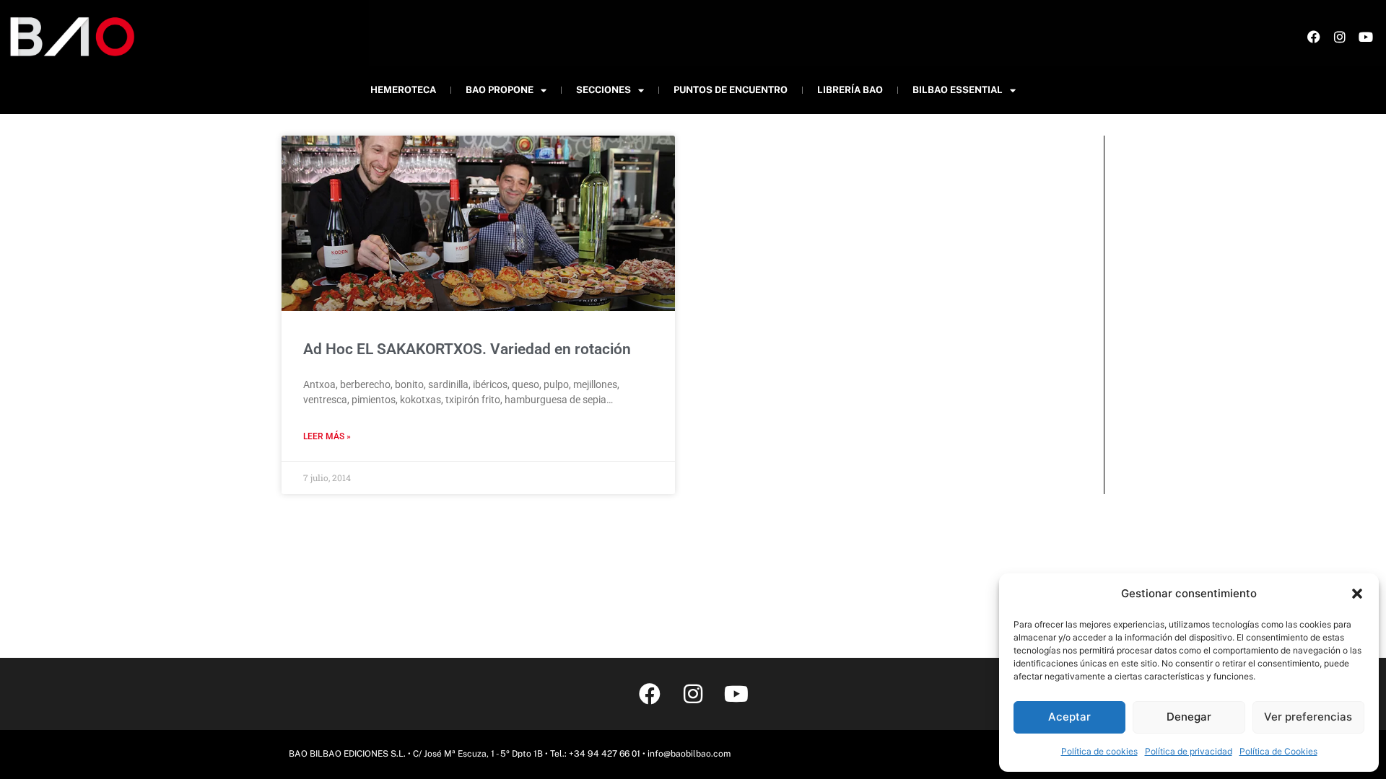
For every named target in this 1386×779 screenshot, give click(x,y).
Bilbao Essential (957, 89)
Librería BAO (850, 89)
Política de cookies (1099, 751)
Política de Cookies (1278, 751)
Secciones (603, 89)
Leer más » (327, 436)
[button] (1357, 593)
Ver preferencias (1308, 716)
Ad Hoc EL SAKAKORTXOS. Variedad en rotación (467, 349)
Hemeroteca (403, 89)
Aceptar (1069, 716)
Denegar (1189, 716)
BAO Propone (499, 89)
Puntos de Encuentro (731, 89)
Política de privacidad (1188, 751)
